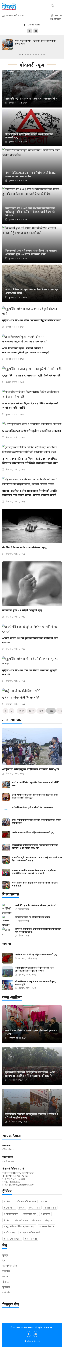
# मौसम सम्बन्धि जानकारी (25, 1201)
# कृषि (22, 1207)
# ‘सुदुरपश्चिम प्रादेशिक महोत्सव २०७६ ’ (19, 1226)
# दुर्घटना (48, 1220)
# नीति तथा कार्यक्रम (12, 1238)
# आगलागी (45, 1214)
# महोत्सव (36, 1220)
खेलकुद (5, 1281)
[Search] (53, 5)
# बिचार (7, 1220)
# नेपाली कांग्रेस (21, 1220)
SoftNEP (36, 1341)
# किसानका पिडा (29, 1214)
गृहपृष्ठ (5, 1255)
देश (3, 1260)
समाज (5, 1276)
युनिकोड (6, 1287)
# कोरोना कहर (31, 1238)
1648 (31, 710)
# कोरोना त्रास (50, 1207)
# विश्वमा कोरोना (11, 1214)
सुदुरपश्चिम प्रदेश (9, 1265)
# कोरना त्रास (34, 1207)
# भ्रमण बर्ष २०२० (46, 1226)
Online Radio (33, 24)
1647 (21, 710)
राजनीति (6, 1271)
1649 (41, 710)
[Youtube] (35, 31)
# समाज (44, 1201)
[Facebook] (29, 31)
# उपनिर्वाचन (9, 1207)
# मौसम (7, 1201)
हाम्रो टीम (6, 1292)
